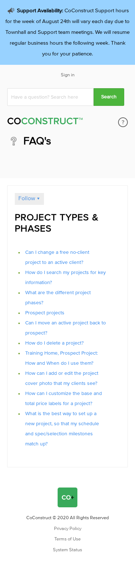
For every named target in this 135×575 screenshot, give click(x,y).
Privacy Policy (67, 528)
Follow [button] (26, 198)
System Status (67, 550)
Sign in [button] (68, 75)
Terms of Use (67, 539)
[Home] (45, 122)
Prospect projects (44, 312)
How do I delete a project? (54, 343)
